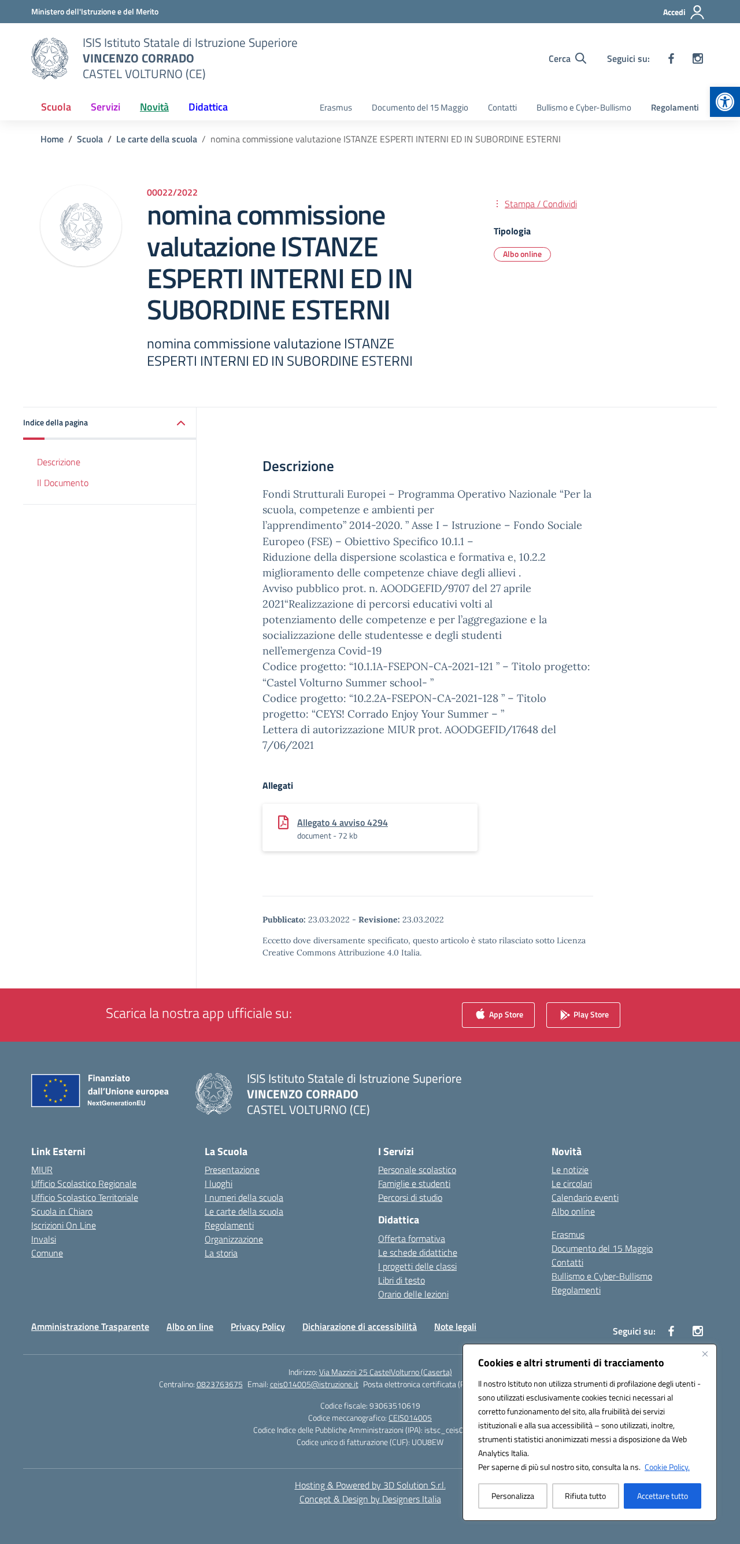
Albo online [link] (522, 254)
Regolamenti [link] (675, 107)
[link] (725, 102)
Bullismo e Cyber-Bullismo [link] (583, 107)
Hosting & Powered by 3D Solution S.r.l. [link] (370, 1485)
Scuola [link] (56, 107)
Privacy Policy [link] (258, 1326)
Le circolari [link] (572, 1183)
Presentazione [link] (232, 1170)
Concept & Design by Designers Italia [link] (370, 1499)
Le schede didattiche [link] (417, 1252)
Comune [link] (47, 1253)
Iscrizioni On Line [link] (63, 1225)
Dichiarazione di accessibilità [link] (359, 1326)
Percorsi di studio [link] (410, 1197)
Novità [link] (154, 107)
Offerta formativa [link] (411, 1238)
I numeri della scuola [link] (244, 1197)
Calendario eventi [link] (585, 1197)
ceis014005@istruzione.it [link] (314, 1384)
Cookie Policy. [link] (667, 1467)
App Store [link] (505, 1014)
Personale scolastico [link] (417, 1170)
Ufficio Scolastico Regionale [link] (83, 1183)
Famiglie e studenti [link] (414, 1183)
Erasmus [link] (336, 107)
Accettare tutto (662, 1496)
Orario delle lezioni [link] (413, 1294)
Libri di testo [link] (401, 1280)
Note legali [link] (455, 1326)
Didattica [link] (208, 107)
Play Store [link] (590, 1014)
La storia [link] (221, 1253)
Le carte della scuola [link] (244, 1211)
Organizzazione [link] (234, 1239)
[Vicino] (705, 1354)
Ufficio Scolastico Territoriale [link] (84, 1197)
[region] (589, 1432)
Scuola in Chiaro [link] (61, 1211)
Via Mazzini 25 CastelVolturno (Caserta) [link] (385, 1372)
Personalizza (512, 1496)
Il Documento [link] (62, 483)
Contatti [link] (502, 107)
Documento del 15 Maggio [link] (420, 107)
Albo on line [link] (189, 1326)
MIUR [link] (42, 1170)
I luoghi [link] (218, 1183)
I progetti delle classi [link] (417, 1266)
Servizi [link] (105, 107)
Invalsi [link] (43, 1239)
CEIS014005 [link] (410, 1417)
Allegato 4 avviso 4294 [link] (342, 822)
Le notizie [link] (570, 1170)
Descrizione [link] (58, 461)
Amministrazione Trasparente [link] (90, 1326)
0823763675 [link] (220, 1384)
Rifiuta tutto (585, 1496)
